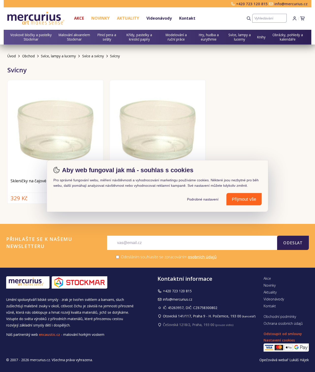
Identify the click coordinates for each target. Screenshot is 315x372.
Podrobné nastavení (203, 199)
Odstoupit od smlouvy (283, 333)
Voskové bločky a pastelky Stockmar (31, 37)
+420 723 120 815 (252, 3)
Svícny (115, 56)
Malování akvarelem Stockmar (74, 37)
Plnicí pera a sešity (106, 37)
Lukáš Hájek (299, 359)
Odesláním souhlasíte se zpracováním (168, 257)
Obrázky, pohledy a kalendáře (287, 37)
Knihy (261, 37)
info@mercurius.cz (291, 3)
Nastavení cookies (279, 340)
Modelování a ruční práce (176, 37)
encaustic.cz (49, 334)
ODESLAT (293, 243)
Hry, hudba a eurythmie (209, 37)
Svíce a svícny (93, 56)
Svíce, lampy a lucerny (239, 37)
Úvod (11, 56)
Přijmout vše (244, 199)
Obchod (28, 56)
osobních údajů (202, 257)
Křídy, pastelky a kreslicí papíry (139, 37)
